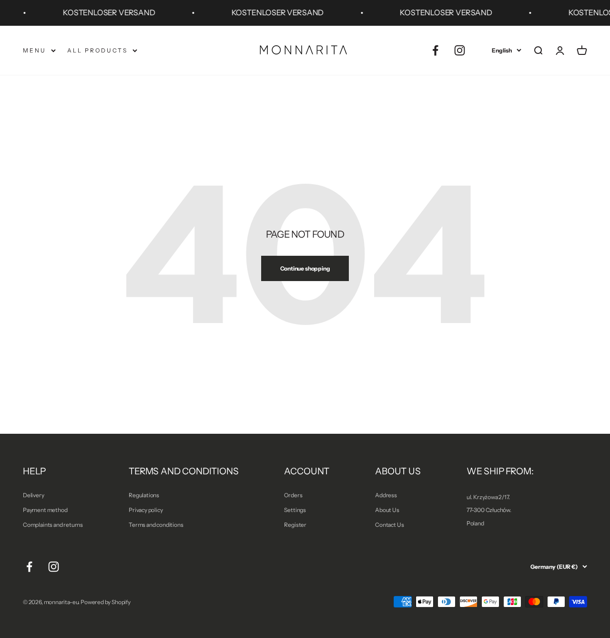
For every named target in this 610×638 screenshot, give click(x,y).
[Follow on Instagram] (459, 50)
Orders (293, 495)
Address (386, 495)
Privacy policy (146, 509)
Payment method (45, 509)
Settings (295, 509)
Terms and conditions (156, 524)
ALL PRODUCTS (97, 50)
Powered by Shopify (106, 602)
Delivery (33, 495)
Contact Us (389, 524)
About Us (387, 509)
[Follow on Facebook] (435, 50)
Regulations (144, 495)
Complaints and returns (53, 524)
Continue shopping (305, 268)
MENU (34, 50)
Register (295, 524)
